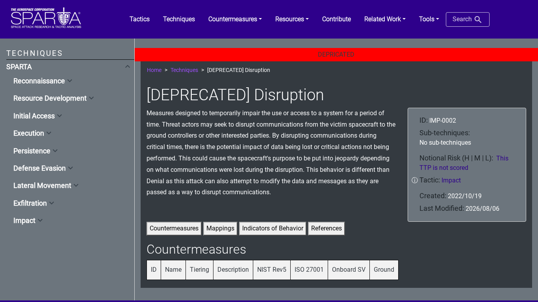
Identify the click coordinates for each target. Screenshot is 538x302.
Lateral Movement (42, 186)
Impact (24, 221)
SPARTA (19, 67)
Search (463, 19)
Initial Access (34, 116)
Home (154, 70)
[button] (235, 19)
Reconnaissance (39, 81)
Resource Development (50, 98)
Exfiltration (30, 203)
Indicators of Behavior (272, 228)
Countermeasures (174, 228)
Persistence (31, 151)
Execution (28, 133)
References (326, 228)
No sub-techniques (445, 142)
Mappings (220, 228)
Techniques (184, 70)
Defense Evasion (39, 168)
